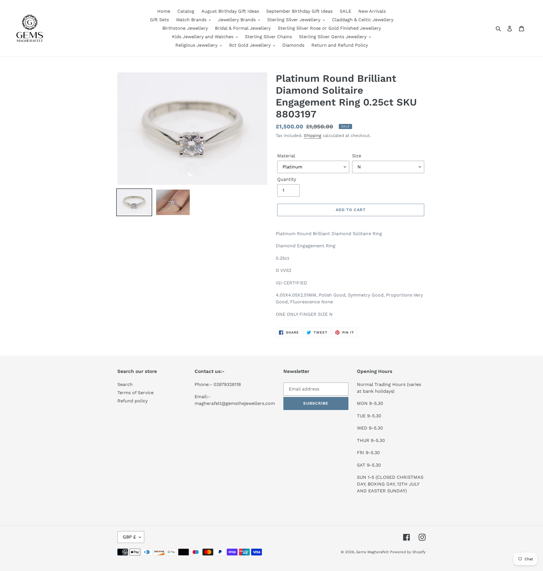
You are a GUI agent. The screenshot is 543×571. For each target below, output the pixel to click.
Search (125, 384)
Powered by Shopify (408, 552)
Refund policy (132, 400)
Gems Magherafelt (372, 552)
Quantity (286, 179)
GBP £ (129, 537)
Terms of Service (135, 392)
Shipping (312, 135)
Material (286, 155)
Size (356, 155)
